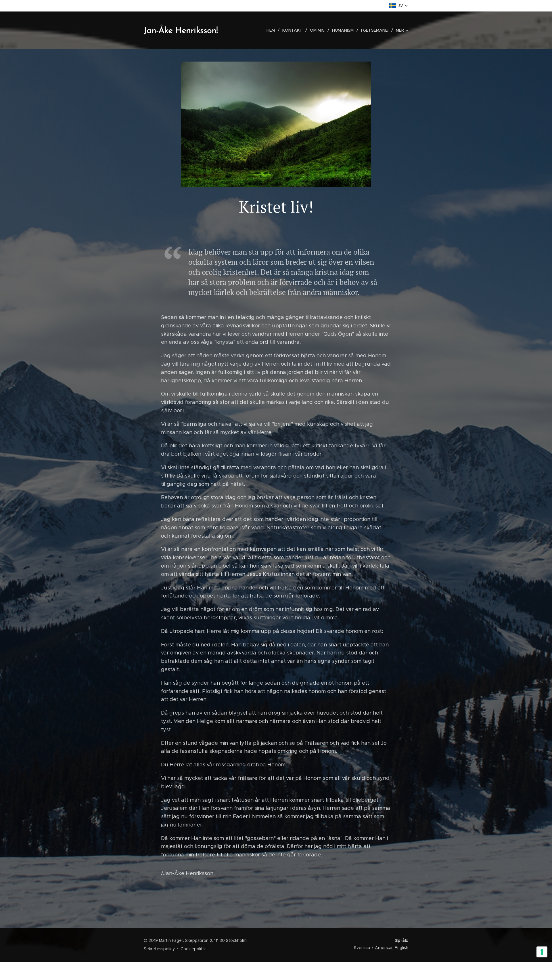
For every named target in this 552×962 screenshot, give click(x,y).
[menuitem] (272, 30)
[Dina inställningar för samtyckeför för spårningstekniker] (541, 951)
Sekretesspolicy (159, 948)
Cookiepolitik (193, 948)
